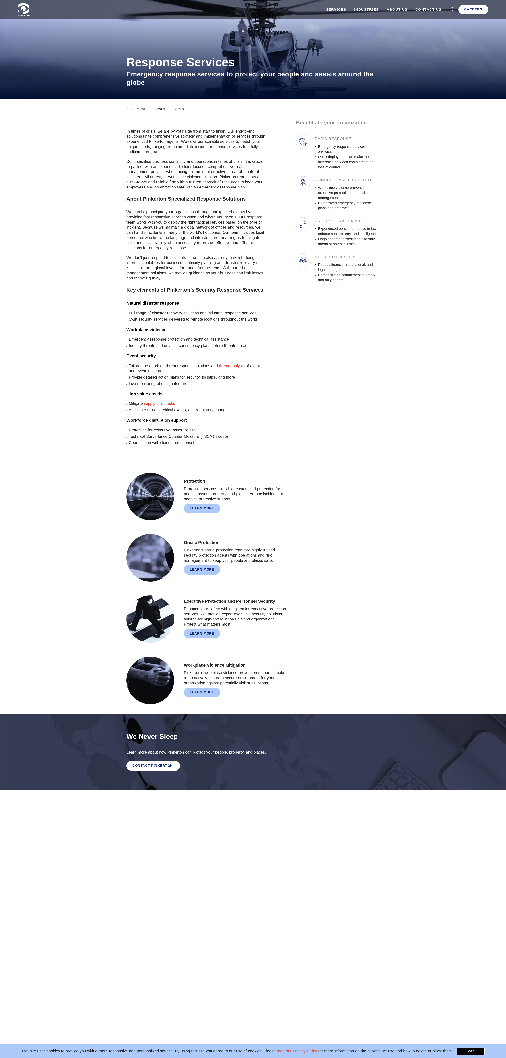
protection (136, 109)
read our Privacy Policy (297, 1051)
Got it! (470, 1051)
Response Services (167, 109)
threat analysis (232, 366)
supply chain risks (159, 403)
